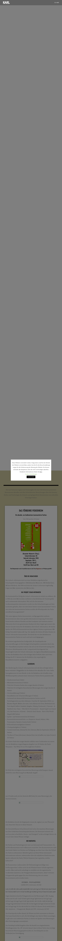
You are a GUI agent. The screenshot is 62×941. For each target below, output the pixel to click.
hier (41, 472)
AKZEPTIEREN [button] (31, 476)
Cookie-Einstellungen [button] (31, 474)
